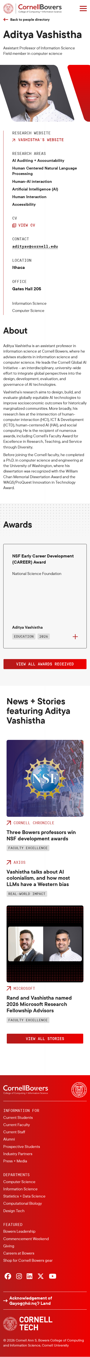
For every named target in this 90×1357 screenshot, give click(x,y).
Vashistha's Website (41, 139)
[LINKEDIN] (29, 1276)
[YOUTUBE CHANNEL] (52, 1276)
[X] (40, 1276)
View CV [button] (26, 225)
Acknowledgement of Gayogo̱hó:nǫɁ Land (30, 1300)
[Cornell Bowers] (32, 8)
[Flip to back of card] (75, 636)
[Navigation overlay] (83, 8)
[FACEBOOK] (8, 1276)
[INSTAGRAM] (19, 1276)
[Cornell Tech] (27, 1324)
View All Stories (45, 1038)
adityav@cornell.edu (35, 246)
